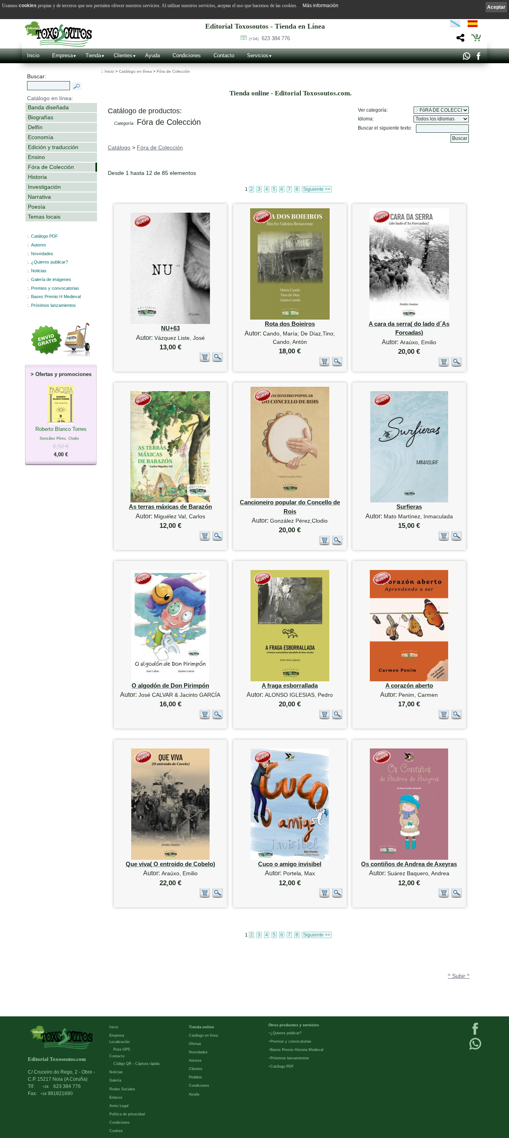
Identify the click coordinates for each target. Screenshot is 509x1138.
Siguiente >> (316, 189)
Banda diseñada (48, 107)
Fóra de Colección (51, 167)
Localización (119, 1042)
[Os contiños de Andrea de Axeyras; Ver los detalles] (409, 858)
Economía (40, 137)
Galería (115, 1080)
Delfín (35, 127)
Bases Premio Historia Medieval (296, 1050)
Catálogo (119, 147)
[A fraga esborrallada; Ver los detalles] (290, 679)
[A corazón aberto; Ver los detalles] (409, 679)
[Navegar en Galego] (455, 25)
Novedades (42, 253)
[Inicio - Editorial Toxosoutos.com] (58, 34)
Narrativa (39, 197)
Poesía (36, 207)
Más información (320, 5)
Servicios (257, 55)
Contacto (224, 55)
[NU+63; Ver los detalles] (170, 322)
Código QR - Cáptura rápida (136, 1064)
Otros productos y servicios (293, 1025)
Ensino (36, 157)
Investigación (44, 187)
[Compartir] (459, 40)
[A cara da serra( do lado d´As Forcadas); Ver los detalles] (409, 318)
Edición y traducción (53, 147)
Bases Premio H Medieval (56, 296)
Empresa (62, 55)
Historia (37, 177)
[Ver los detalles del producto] (217, 360)
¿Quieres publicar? (49, 262)
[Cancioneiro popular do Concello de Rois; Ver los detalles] (290, 496)
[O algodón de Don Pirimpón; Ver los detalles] (170, 679)
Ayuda (152, 55)
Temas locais (44, 216)
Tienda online (201, 1027)
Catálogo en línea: (50, 98)
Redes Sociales (122, 1089)
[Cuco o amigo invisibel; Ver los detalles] (290, 858)
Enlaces (115, 1097)
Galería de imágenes (51, 279)
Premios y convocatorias (55, 288)
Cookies (116, 1131)
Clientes (123, 55)
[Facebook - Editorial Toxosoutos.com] (478, 58)
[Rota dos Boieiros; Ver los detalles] (290, 318)
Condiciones (187, 55)
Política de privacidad (127, 1114)
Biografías (40, 117)
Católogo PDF (282, 1066)
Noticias (39, 270)
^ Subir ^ (459, 976)
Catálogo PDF (44, 236)
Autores (38, 244)
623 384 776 (269, 38)
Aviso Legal (118, 1106)
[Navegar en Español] (475, 25)
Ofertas (195, 1044)
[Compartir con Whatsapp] (466, 58)
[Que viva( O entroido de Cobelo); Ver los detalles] (170, 858)
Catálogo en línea (135, 71)
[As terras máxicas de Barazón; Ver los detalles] (170, 501)
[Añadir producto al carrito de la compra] (204, 360)
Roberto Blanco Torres (61, 442)
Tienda (93, 55)
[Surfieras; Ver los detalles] (409, 501)
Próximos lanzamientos (53, 305)
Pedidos (195, 1077)
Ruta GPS (121, 1049)
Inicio (33, 55)
